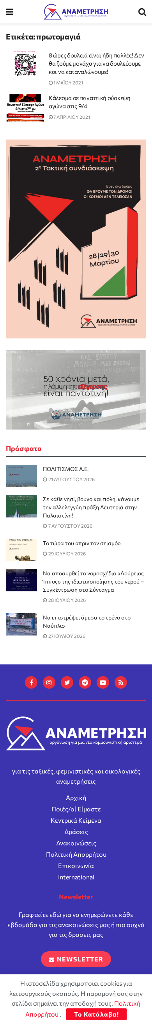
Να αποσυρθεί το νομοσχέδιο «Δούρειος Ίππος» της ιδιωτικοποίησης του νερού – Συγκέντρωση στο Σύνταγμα (93, 581)
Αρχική (76, 797)
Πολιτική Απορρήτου (76, 854)
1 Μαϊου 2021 (68, 82)
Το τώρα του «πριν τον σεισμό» (82, 543)
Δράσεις (76, 831)
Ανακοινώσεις (76, 843)
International (76, 877)
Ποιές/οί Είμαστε (76, 809)
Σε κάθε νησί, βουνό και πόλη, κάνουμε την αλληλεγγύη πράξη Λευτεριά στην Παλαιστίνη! (91, 507)
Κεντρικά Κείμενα (76, 820)
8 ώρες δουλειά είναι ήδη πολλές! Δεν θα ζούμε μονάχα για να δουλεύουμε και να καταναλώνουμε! (96, 63)
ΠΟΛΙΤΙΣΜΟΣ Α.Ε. (65, 468)
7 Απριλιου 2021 (71, 117)
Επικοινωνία (76, 865)
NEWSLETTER (79, 959)
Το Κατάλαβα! (96, 1014)
